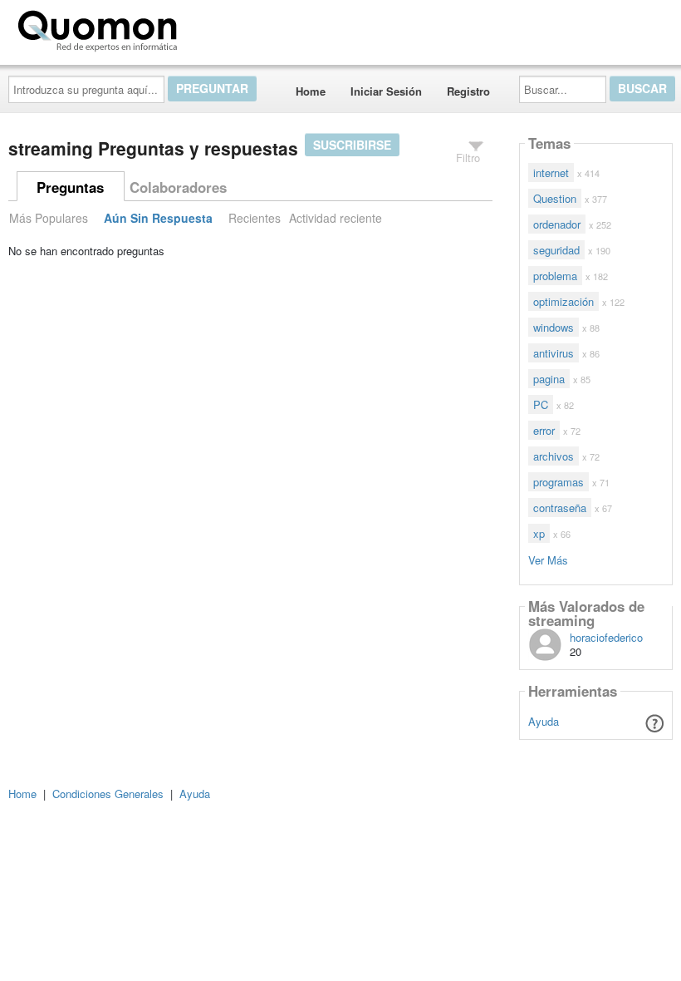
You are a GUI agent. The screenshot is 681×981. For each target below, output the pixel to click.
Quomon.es (236, 27)
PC (540, 404)
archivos (553, 456)
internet (551, 172)
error (544, 430)
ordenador (557, 224)
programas (558, 482)
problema (555, 275)
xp (539, 533)
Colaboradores (178, 187)
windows (553, 327)
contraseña (559, 507)
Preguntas (70, 187)
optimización (563, 301)
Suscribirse (352, 144)
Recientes (254, 218)
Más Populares (48, 218)
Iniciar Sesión (386, 91)
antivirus (553, 353)
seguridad (556, 250)
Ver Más (548, 559)
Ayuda (543, 721)
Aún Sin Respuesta (158, 218)
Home (311, 91)
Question (554, 198)
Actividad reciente (335, 218)
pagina (549, 379)
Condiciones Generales (108, 793)
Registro (468, 91)
